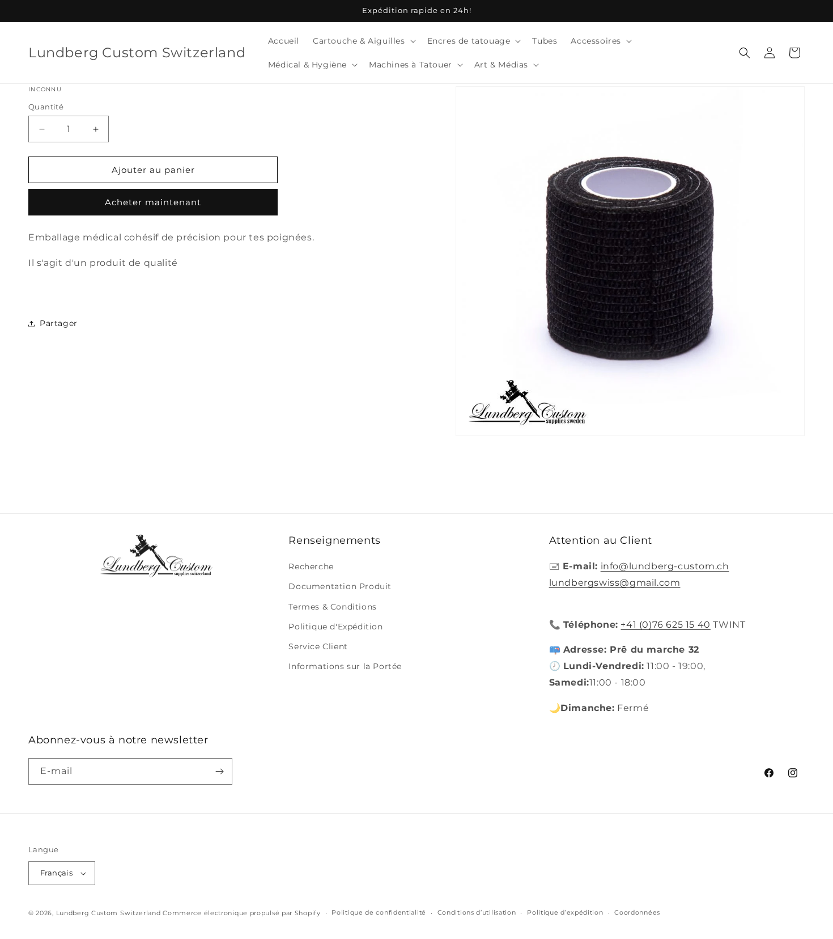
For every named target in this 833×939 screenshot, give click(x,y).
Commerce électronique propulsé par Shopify (241, 913)
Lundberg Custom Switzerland (108, 913)
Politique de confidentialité (379, 912)
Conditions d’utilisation (476, 912)
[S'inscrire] (219, 771)
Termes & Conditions (332, 607)
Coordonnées (637, 912)
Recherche (310, 566)
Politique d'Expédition (335, 626)
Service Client (317, 646)
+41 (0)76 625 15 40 (665, 624)
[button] (363, 41)
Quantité (45, 106)
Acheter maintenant (153, 202)
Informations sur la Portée (345, 666)
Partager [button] (59, 324)
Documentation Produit (340, 587)
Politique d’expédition (565, 912)
